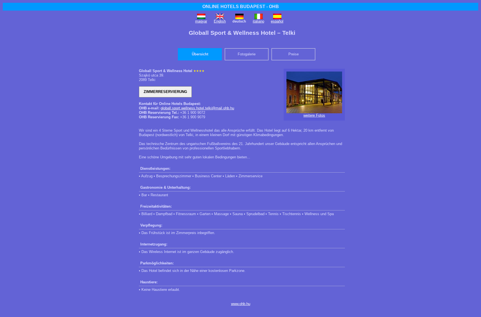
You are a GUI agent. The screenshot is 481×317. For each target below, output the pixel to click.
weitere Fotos (314, 115)
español (277, 21)
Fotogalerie (247, 54)
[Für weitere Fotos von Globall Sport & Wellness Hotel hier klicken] (314, 112)
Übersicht (200, 54)
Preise (293, 54)
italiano (258, 21)
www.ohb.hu (240, 304)
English (220, 21)
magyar (201, 21)
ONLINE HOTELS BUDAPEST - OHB (240, 6)
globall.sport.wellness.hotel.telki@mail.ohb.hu (197, 108)
